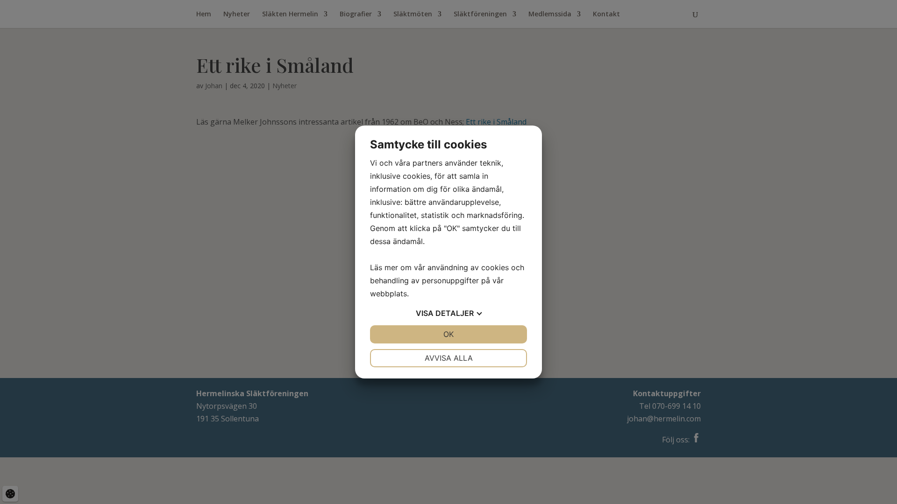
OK (448, 334)
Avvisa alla (449, 358)
